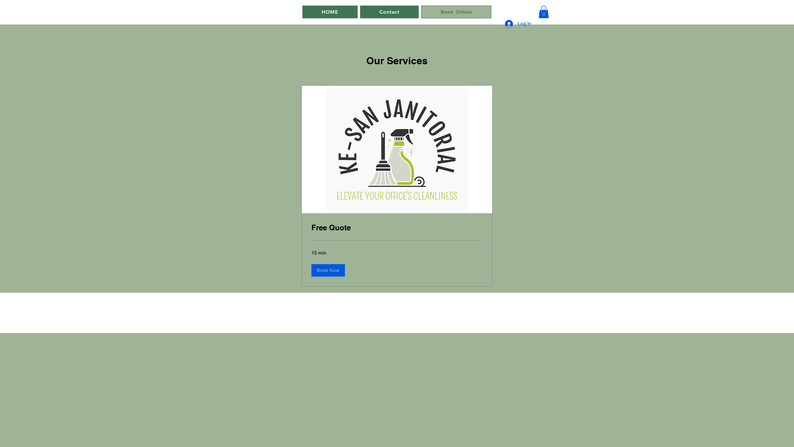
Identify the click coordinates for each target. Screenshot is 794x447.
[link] (397, 228)
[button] (543, 12)
